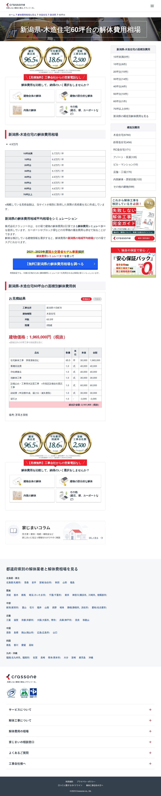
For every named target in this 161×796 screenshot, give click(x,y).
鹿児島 (82, 657)
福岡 (8, 657)
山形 (65, 582)
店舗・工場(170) (122, 172)
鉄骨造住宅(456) (122, 142)
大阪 (39, 620)
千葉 (51, 595)
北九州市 (15, 657)
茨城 (8, 595)
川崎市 (92, 595)
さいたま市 (39, 595)
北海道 (9, 582)
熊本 (50, 657)
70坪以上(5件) (121, 108)
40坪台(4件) (120, 86)
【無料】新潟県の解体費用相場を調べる (55, 263)
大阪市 (45, 620)
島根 (16, 632)
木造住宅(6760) (122, 135)
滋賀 (16, 620)
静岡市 (75, 607)
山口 (55, 632)
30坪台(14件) (120, 79)
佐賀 (35, 657)
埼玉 (31, 595)
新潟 (8, 607)
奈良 (77, 620)
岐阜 (62, 607)
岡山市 (30, 632)
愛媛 (23, 645)
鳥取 (8, 632)
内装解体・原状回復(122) (127, 179)
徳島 (8, 645)
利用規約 (69, 782)
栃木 (16, 595)
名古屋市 (101, 607)
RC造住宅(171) (121, 149)
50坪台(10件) (120, 94)
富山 (24, 607)
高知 (31, 645)
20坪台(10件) (120, 71)
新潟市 (14, 607)
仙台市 (47, 582)
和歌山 (86, 620)
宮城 (41, 582)
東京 (67, 595)
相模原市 (101, 595)
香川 (16, 645)
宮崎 (73, 657)
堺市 (53, 620)
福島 (72, 582)
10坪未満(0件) (121, 57)
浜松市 (84, 607)
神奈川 (75, 595)
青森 (26, 582)
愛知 (94, 607)
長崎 (43, 657)
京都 (23, 620)
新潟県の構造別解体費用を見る (131, 116)
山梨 (47, 607)
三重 (8, 620)
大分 (66, 657)
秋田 (57, 582)
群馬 (23, 595)
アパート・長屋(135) (125, 157)
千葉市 (57, 595)
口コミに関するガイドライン (70, 785)
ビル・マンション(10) (125, 164)
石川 (32, 607)
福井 (39, 607)
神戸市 (68, 620)
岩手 (34, 582)
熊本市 (56, 657)
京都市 (30, 620)
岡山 (23, 632)
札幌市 (17, 582)
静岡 (69, 607)
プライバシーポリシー (86, 782)
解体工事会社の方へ (94, 785)
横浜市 (83, 595)
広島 (39, 632)
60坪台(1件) (120, 101)
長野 (54, 607)
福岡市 (25, 657)
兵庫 (61, 620)
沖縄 (91, 657)
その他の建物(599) (123, 186)
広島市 (45, 632)
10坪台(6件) (120, 64)
